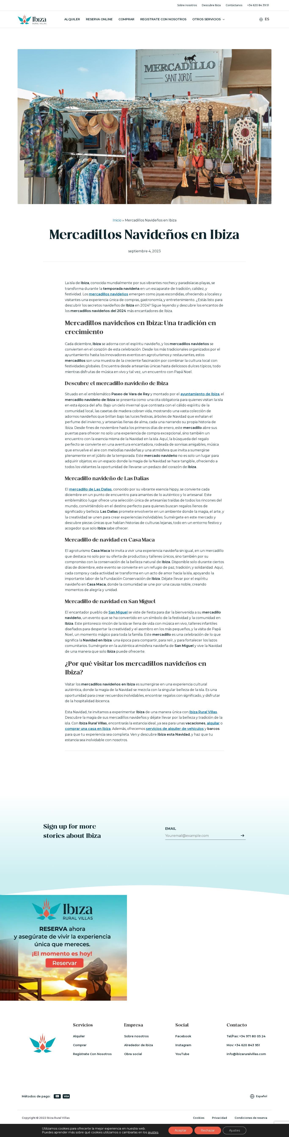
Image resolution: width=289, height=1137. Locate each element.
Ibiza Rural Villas (203, 712)
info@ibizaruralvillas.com (246, 1054)
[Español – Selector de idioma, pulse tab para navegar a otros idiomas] (266, 19)
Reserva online (99, 19)
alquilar (213, 723)
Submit (242, 835)
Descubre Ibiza (211, 5)
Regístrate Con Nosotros (92, 1054)
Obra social (133, 1054)
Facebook (183, 1036)
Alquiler (72, 19)
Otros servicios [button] (206, 19)
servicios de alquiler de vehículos (175, 729)
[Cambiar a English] (267, 26)
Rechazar (208, 1130)
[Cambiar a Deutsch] (267, 31)
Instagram (183, 1045)
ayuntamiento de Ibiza (199, 394)
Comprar (126, 19)
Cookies (198, 1117)
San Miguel (118, 612)
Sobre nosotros (187, 5)
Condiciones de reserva (251, 1117)
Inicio (117, 220)
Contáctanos (234, 5)
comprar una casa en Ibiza (88, 729)
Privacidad (219, 1117)
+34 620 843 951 (247, 1045)
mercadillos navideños (108, 294)
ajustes (153, 1132)
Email (170, 829)
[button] (222, 19)
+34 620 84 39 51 (258, 5)
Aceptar (180, 1130)
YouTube (182, 1054)
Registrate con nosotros (163, 19)
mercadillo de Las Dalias (90, 489)
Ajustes (234, 1130)
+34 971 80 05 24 (252, 1036)
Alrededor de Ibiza (138, 1045)
